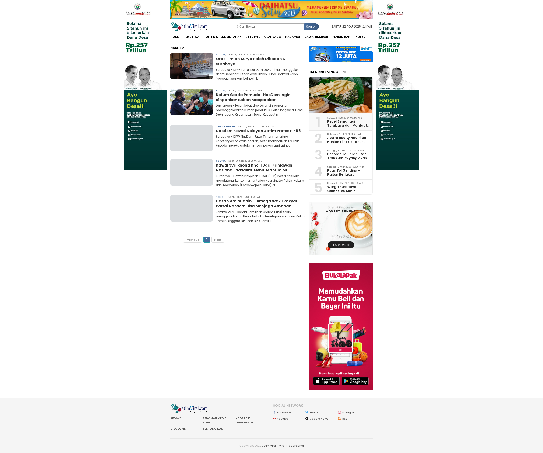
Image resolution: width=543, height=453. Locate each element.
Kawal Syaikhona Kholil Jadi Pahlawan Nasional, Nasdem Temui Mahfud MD (254, 167)
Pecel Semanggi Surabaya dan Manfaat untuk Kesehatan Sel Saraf (347, 127)
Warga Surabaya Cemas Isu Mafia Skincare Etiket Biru (343, 191)
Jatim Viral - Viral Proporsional (283, 446)
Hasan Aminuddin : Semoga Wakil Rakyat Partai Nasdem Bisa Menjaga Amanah (257, 203)
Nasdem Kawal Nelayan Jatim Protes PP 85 (258, 130)
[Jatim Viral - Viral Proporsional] (189, 26)
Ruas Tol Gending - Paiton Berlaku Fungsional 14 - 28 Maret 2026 (347, 176)
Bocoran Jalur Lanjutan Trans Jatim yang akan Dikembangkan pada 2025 (347, 160)
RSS (344, 419)
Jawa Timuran (225, 126)
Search (311, 26)
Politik (220, 54)
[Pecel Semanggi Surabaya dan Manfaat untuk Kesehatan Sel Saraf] (341, 95)
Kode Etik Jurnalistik (244, 420)
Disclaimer (179, 429)
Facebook (284, 413)
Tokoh (220, 196)
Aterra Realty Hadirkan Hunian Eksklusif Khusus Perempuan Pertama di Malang (347, 143)
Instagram (349, 413)
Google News (319, 419)
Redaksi (176, 418)
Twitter (314, 413)
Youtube (283, 419)
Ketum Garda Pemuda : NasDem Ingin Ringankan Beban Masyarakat (253, 97)
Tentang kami (213, 429)
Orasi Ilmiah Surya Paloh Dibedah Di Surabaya (251, 61)
